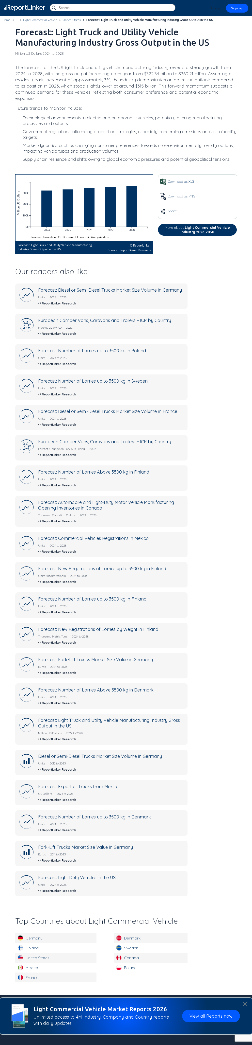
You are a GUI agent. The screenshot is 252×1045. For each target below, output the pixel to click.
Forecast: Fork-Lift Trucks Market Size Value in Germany (95, 659)
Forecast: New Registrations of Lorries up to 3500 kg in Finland (102, 568)
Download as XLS (180, 181)
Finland (32, 947)
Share (172, 211)
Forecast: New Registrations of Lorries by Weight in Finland (98, 629)
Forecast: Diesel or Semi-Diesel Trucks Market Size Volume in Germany (110, 290)
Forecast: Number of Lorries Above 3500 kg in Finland (93, 472)
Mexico (32, 967)
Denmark (132, 938)
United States (37, 957)
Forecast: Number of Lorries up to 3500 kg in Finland (92, 599)
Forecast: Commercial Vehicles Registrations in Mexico (93, 538)
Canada (131, 957)
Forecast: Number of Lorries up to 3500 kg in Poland (92, 351)
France (32, 977)
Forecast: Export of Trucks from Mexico (78, 786)
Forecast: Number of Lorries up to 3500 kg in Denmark (94, 817)
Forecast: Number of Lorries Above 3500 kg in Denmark (96, 690)
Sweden (131, 947)
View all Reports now (211, 1016)
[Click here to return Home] (25, 7)
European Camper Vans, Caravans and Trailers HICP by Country (104, 320)
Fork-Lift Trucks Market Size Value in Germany (85, 847)
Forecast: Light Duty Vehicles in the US (77, 877)
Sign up (237, 8)
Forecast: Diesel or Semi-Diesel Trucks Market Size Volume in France (107, 411)
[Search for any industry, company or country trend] (54, 8)
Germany (34, 938)
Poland (130, 967)
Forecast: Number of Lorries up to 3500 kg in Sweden (93, 381)
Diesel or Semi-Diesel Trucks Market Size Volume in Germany (100, 756)
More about (197, 229)
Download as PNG (181, 196)
